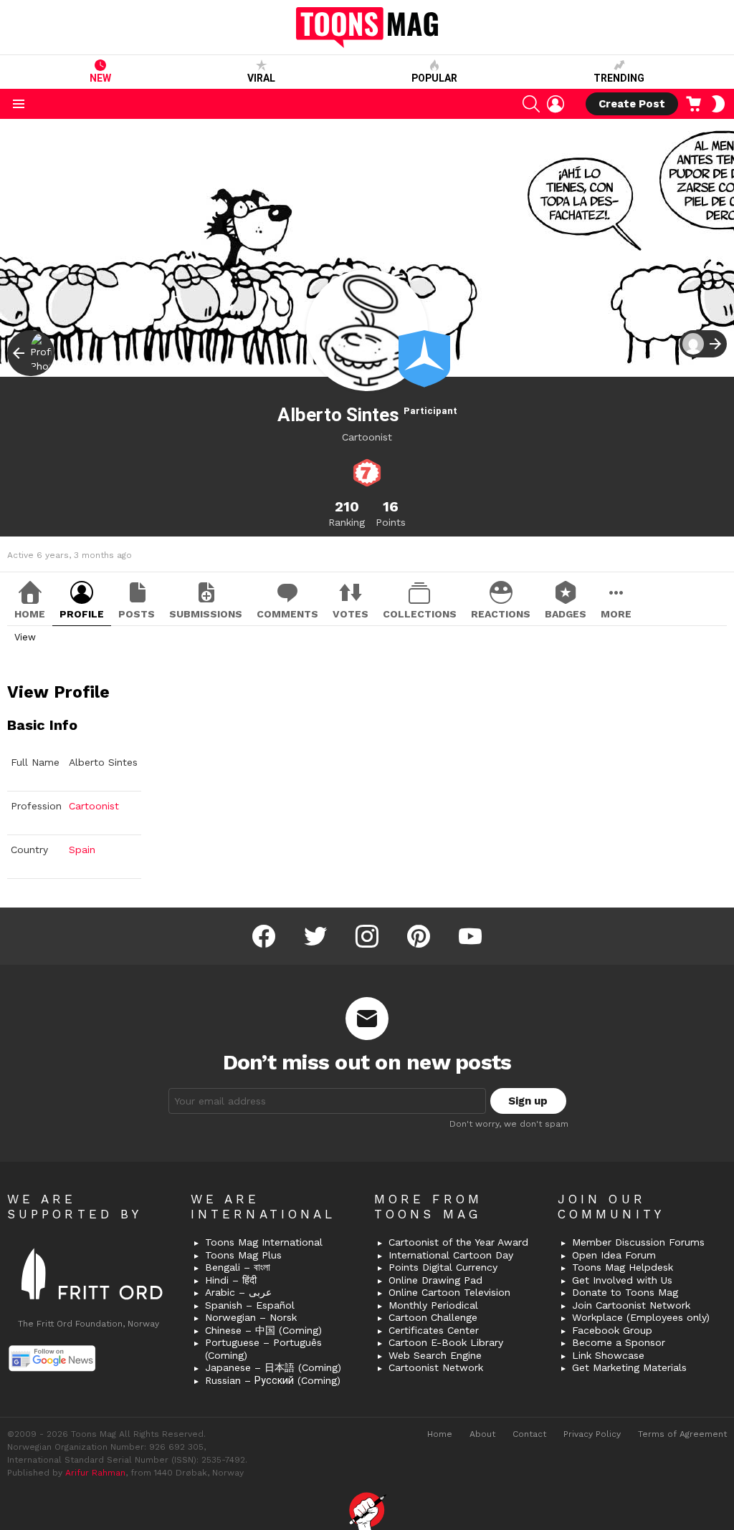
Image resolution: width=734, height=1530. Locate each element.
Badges (565, 614)
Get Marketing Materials (629, 1367)
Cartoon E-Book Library (446, 1342)
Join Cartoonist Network (631, 1305)
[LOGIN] (555, 104)
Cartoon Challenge (433, 1317)
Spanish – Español (250, 1305)
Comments (287, 614)
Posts (136, 614)
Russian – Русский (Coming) (272, 1380)
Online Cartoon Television (449, 1292)
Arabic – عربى (238, 1292)
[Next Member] (703, 343)
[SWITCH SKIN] (718, 104)
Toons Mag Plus (243, 1255)
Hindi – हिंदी (231, 1280)
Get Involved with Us (622, 1280)
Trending (619, 78)
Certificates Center (434, 1330)
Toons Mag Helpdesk (622, 1267)
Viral (261, 78)
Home (29, 614)
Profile (81, 614)
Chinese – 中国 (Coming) (263, 1330)
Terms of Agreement (682, 1434)
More (616, 614)
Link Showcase (608, 1355)
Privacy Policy (592, 1434)
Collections (420, 614)
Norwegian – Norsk (251, 1317)
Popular (434, 78)
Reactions (500, 614)
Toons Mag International (264, 1242)
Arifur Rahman (95, 1473)
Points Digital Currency (443, 1267)
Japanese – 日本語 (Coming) (273, 1367)
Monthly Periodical (433, 1305)
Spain (82, 849)
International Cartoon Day (451, 1255)
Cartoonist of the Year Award (458, 1242)
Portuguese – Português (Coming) (263, 1349)
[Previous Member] (30, 353)
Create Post (632, 103)
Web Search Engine (435, 1355)
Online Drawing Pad (435, 1280)
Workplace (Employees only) (641, 1317)
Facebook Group (612, 1330)
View (25, 637)
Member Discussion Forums (638, 1242)
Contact (529, 1434)
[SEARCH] (531, 104)
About (482, 1434)
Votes (350, 614)
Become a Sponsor (618, 1342)
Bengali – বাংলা (237, 1267)
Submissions (205, 614)
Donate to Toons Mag (625, 1292)
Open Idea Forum (614, 1255)
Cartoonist (94, 806)
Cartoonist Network (436, 1367)
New (100, 78)
